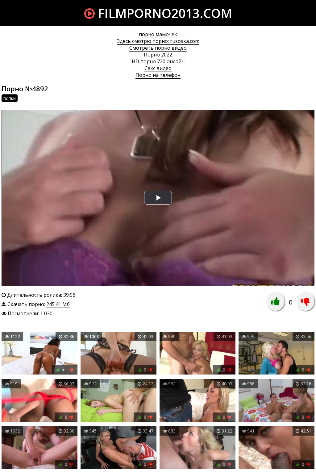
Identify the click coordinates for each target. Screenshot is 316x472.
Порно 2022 (158, 54)
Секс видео (158, 68)
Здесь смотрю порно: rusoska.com (158, 41)
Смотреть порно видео (158, 47)
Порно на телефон (158, 75)
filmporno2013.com (163, 13)
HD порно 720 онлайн (158, 61)
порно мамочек (158, 34)
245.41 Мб (58, 304)
